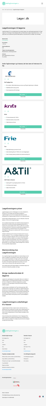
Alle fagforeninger (8, 9)
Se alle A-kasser (27, 351)
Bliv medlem (22, 94)
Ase (3, 346)
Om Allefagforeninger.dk (28, 356)
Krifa (3, 340)
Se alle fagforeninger (6, 351)
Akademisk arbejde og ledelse (8, 367)
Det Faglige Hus (5, 338)
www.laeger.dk (5, 40)
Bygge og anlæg (5, 365)
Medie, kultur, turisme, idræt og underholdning (11, 356)
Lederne (4, 344)
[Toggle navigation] (42, 3)
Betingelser (26, 358)
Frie (3, 342)
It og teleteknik (5, 363)
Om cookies (26, 360)
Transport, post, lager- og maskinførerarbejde (11, 360)
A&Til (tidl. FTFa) (27, 346)
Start (3, 9)
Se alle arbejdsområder (6, 369)
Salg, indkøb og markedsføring (8, 358)
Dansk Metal (4, 348)
